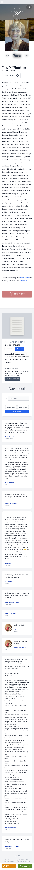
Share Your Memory (12, 379)
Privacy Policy (11, 861)
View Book (9, 349)
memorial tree (25, 277)
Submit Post (17, 411)
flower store (24, 280)
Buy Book (20, 349)
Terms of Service (22, 861)
